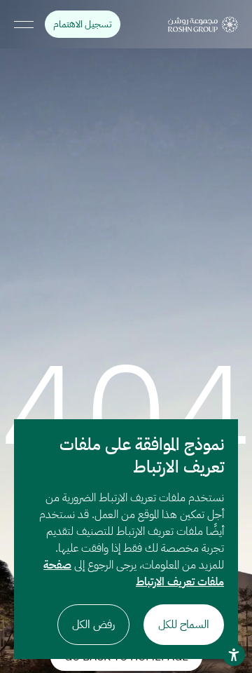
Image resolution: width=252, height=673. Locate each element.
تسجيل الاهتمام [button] (78, 24)
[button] (203, 24)
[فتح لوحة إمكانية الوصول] (234, 655)
